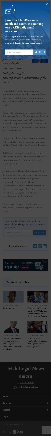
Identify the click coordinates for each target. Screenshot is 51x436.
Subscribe (39, 52)
